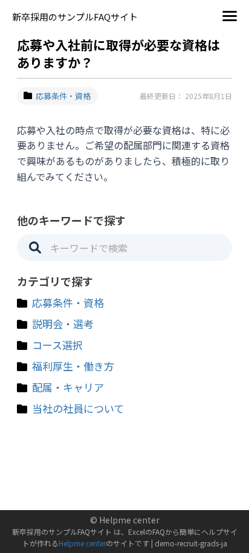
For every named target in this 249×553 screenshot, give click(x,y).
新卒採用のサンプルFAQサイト (75, 16)
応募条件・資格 (63, 96)
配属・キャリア (68, 387)
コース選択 (57, 344)
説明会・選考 (63, 323)
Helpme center (82, 543)
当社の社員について (78, 408)
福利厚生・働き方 (73, 366)
